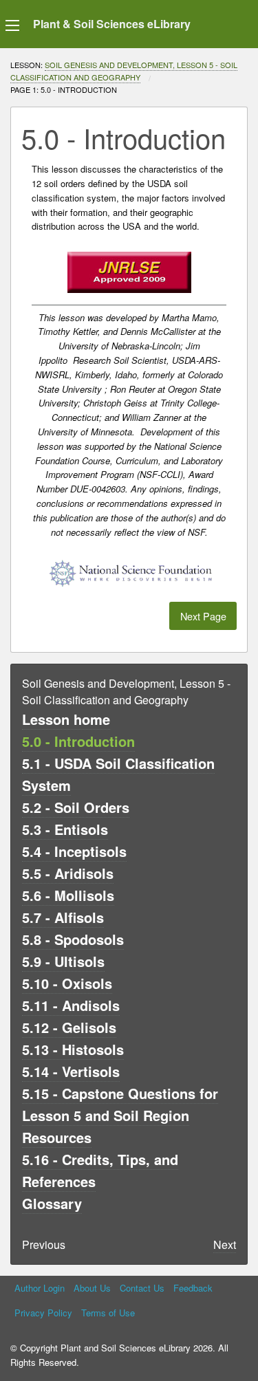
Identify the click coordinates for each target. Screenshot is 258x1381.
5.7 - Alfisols (63, 917)
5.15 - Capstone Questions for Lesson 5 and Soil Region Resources (120, 1115)
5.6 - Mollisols (68, 895)
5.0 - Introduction (78, 741)
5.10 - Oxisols (67, 983)
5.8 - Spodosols (73, 939)
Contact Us (142, 1287)
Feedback (193, 1287)
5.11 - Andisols (71, 1005)
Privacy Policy (43, 1312)
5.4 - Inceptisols (74, 851)
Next (224, 1244)
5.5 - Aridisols (68, 873)
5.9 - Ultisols (63, 961)
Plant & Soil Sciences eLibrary (112, 24)
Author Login (39, 1287)
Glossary (52, 1203)
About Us (92, 1287)
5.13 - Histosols (73, 1049)
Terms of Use (108, 1312)
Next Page (203, 616)
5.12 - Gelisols (69, 1027)
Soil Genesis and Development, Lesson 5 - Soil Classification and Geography (123, 71)
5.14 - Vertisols (71, 1071)
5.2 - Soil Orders (75, 807)
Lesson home (66, 719)
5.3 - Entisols (65, 829)
